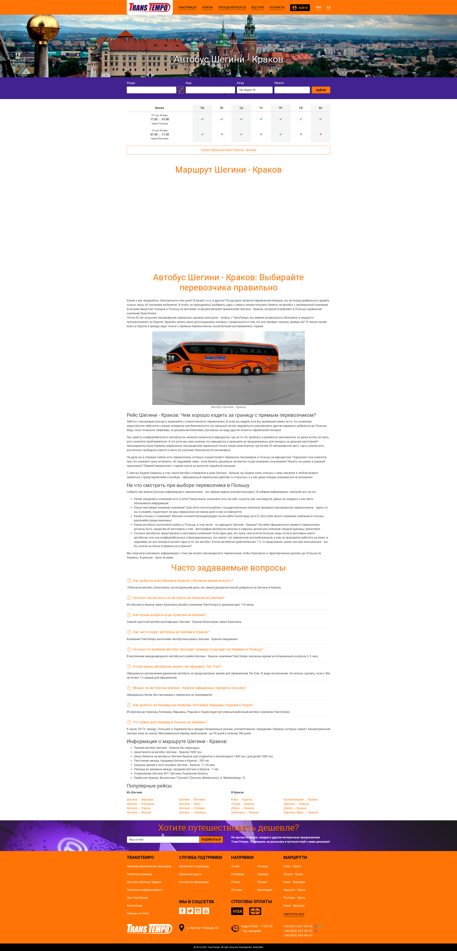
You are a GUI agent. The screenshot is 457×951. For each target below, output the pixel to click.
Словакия (237, 874)
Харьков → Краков (296, 804)
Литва (235, 882)
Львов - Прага (293, 874)
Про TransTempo (137, 897)
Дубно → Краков (242, 808)
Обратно (279, 83)
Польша (262, 866)
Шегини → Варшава (140, 799)
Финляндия (264, 890)
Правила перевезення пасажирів (149, 866)
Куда (188, 83)
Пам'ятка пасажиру (139, 874)
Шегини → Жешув (139, 812)
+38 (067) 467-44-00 (297, 926)
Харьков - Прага (294, 890)
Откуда (131, 83)
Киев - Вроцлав (294, 905)
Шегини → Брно (189, 804)
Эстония (236, 890)
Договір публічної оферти (144, 882)
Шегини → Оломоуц (192, 812)
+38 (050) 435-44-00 (297, 935)
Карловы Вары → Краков (300, 812)
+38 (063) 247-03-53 (297, 931)
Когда (240, 83)
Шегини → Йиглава (192, 799)
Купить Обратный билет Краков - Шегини (228, 150)
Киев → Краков (241, 799)
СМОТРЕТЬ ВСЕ (293, 914)
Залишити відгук (190, 874)
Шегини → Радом (138, 808)
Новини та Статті (138, 913)
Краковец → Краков (245, 812)
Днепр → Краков (295, 808)
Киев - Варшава (294, 882)
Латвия (262, 882)
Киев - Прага (292, 866)
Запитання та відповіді (194, 866)
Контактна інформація (194, 882)
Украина (262, 874)
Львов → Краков (242, 804)
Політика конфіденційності (145, 890)
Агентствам (134, 905)
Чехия (235, 866)
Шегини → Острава (192, 808)
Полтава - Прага (294, 897)
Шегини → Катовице (140, 804)
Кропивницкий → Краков (300, 799)
